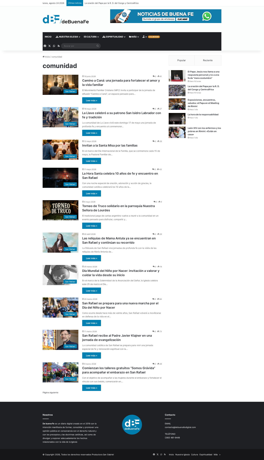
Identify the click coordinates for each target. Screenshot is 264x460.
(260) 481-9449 (172, 437)
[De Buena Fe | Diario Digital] (66, 19)
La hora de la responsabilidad (203, 114)
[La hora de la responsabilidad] (177, 118)
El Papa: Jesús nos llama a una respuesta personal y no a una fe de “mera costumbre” (203, 74)
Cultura (91, 36)
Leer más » (91, 100)
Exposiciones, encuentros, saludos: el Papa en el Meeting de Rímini (203, 102)
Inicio (48, 36)
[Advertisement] (195, 168)
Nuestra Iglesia (68, 36)
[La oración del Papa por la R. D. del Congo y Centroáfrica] (177, 90)
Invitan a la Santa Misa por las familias (110, 145)
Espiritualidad (114, 36)
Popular (181, 60)
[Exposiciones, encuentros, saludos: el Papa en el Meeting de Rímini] (177, 104)
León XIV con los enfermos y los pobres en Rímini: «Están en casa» (204, 131)
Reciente (208, 60)
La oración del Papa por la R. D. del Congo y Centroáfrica (111, 3)
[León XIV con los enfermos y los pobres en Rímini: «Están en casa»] (177, 132)
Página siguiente (50, 392)
